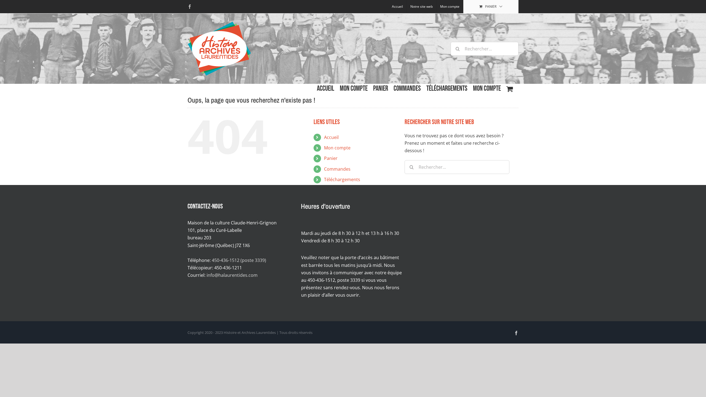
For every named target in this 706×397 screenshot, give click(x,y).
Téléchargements (342, 179)
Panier (331, 158)
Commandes (337, 169)
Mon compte (337, 148)
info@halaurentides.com (232, 275)
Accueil (331, 137)
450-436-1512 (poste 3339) (239, 260)
